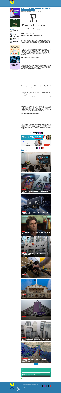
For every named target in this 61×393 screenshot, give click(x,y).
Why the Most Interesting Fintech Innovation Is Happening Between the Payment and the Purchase (29, 6)
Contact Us (18, 390)
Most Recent (24, 11)
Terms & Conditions (19, 389)
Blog (17, 387)
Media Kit (18, 388)
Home (22, 11)
